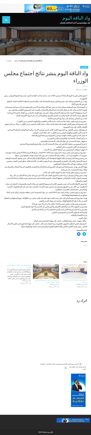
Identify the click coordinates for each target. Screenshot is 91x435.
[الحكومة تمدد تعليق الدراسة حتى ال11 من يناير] (74, 271)
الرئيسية (9, 60)
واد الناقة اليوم (76, 18)
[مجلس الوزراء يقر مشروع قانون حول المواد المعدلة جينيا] (46, 271)
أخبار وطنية (17, 60)
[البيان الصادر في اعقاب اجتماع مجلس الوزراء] (17, 274)
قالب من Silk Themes (46, 432)
